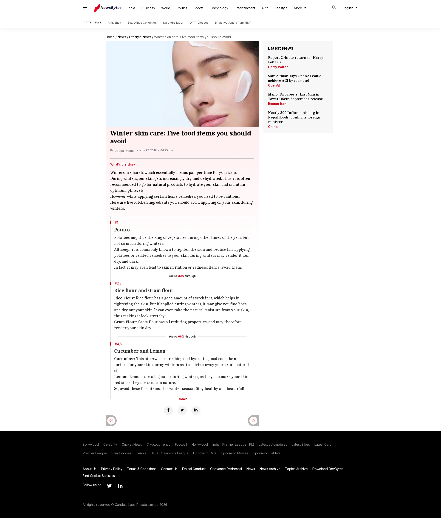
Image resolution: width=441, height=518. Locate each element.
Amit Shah (114, 22)
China (273, 127)
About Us (89, 469)
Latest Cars (322, 444)
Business (148, 8)
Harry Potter (278, 67)
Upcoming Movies (234, 453)
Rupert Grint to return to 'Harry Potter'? (295, 60)
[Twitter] (182, 410)
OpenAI (274, 85)
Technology (219, 8)
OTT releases (199, 22)
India (131, 8)
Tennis (141, 453)
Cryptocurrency (158, 444)
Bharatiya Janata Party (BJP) (233, 22)
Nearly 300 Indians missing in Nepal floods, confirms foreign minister (294, 117)
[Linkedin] (196, 410)
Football (181, 444)
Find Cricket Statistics (99, 476)
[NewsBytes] (108, 8)
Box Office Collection (142, 22)
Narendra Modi (173, 22)
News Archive (270, 469)
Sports (199, 8)
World (165, 8)
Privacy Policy (111, 469)
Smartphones (121, 453)
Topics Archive (296, 469)
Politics (182, 8)
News (122, 37)
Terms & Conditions (141, 469)
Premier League (95, 453)
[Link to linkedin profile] (120, 486)
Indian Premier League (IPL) (233, 444)
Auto (265, 8)
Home (110, 37)
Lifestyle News (140, 37)
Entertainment (245, 8)
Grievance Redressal (226, 469)
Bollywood (91, 444)
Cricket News (132, 444)
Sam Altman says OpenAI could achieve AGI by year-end (294, 78)
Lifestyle (281, 8)
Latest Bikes (301, 444)
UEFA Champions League (170, 453)
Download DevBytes (327, 469)
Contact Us (169, 469)
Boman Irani (277, 104)
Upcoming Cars (204, 453)
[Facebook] (168, 410)
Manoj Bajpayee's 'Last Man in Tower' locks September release (295, 96)
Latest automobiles (273, 444)
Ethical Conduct (194, 469)
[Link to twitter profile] (109, 486)
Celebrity (110, 444)
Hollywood (200, 444)
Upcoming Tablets (266, 453)
